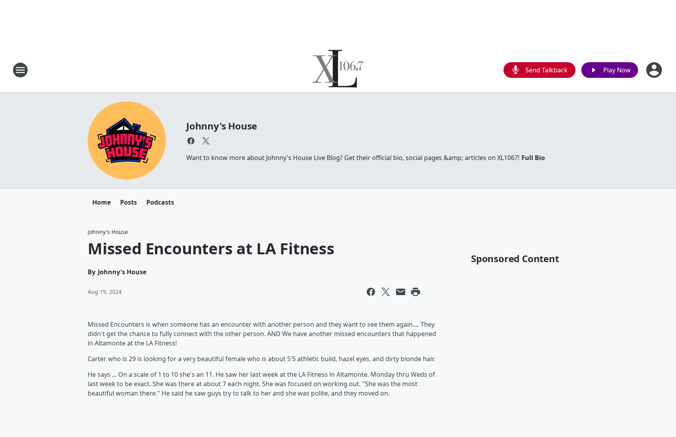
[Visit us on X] (205, 141)
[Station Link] (338, 69)
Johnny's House (221, 125)
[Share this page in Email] (400, 291)
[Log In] (654, 70)
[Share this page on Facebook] (370, 291)
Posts (128, 202)
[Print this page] (415, 291)
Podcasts (160, 202)
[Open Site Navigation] (20, 70)
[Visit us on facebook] (191, 141)
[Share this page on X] (385, 291)
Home (101, 202)
